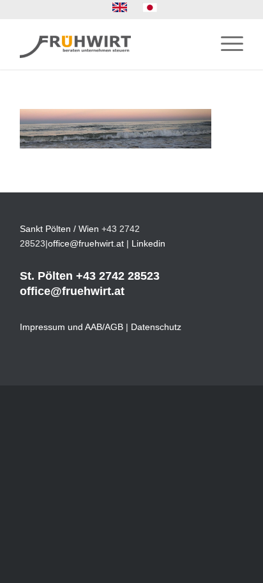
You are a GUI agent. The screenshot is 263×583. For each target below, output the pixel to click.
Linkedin (148, 243)
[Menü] (225, 43)
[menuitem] (120, 8)
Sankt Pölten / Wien (59, 229)
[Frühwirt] (109, 43)
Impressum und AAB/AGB (71, 327)
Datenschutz (156, 327)
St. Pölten (46, 276)
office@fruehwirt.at (86, 243)
